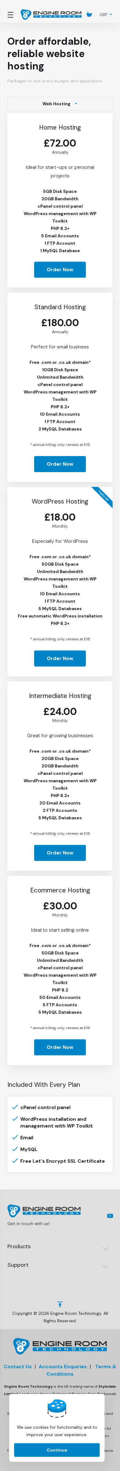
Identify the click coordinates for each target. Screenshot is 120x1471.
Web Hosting (56, 103)
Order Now (60, 269)
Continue (57, 1450)
